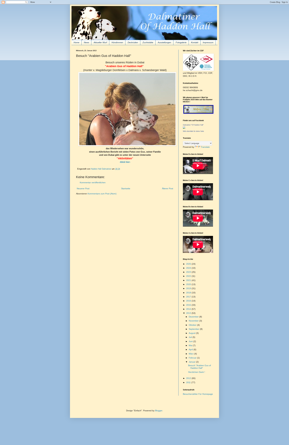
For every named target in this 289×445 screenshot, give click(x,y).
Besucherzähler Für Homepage (198, 394)
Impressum (208, 42)
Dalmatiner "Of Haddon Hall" (193, 125)
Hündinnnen (117, 42)
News (86, 42)
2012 (189, 378)
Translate (205, 147)
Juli (191, 337)
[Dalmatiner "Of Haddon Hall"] (184, 128)
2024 (189, 268)
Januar (192, 362)
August (192, 333)
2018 (189, 292)
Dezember (194, 316)
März (191, 353)
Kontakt (194, 42)
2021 (189, 280)
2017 (189, 296)
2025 (189, 264)
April (191, 349)
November (194, 321)
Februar (193, 358)
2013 (189, 313)
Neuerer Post (83, 188)
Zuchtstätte (148, 42)
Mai (191, 345)
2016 (189, 301)
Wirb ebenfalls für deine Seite (193, 131)
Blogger (158, 410)
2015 (189, 305)
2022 (189, 276)
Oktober (193, 325)
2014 (189, 309)
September (194, 329)
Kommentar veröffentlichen (93, 182)
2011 (188, 382)
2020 (189, 284)
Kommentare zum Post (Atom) (102, 193)
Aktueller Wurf (100, 42)
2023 (189, 272)
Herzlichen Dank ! (196, 372)
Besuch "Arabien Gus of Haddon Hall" (199, 366)
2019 (189, 288)
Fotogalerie (181, 42)
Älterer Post (167, 188)
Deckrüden (133, 42)
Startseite (125, 188)
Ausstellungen (164, 42)
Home (76, 42)
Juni (191, 341)
